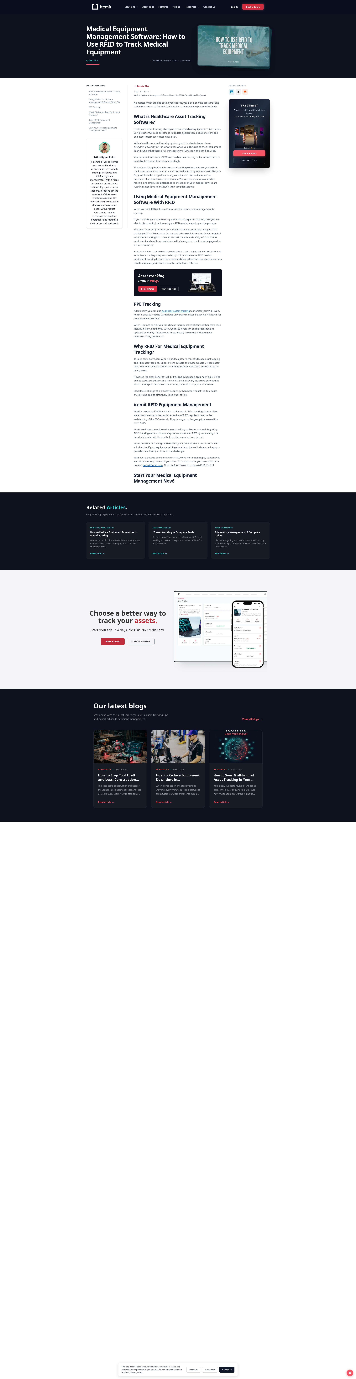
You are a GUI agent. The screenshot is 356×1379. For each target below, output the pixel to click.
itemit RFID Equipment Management (99, 121)
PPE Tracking (95, 107)
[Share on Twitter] (238, 92)
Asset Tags (148, 6)
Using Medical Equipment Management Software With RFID (104, 100)
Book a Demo (147, 288)
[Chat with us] (350, 1373)
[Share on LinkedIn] (231, 92)
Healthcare (144, 92)
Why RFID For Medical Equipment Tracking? (104, 113)
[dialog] (178, 1369)
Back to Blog (143, 86)
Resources (190, 6)
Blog (135, 92)
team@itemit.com (153, 465)
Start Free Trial (169, 288)
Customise (210, 1369)
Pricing (176, 6)
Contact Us (209, 6)
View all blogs (252, 719)
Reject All (193, 1369)
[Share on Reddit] (245, 92)
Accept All (227, 1369)
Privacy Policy (136, 1372)
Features (163, 6)
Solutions (130, 6)
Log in (234, 6)
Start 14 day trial (140, 641)
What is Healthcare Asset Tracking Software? (104, 93)
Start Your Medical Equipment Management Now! (103, 129)
